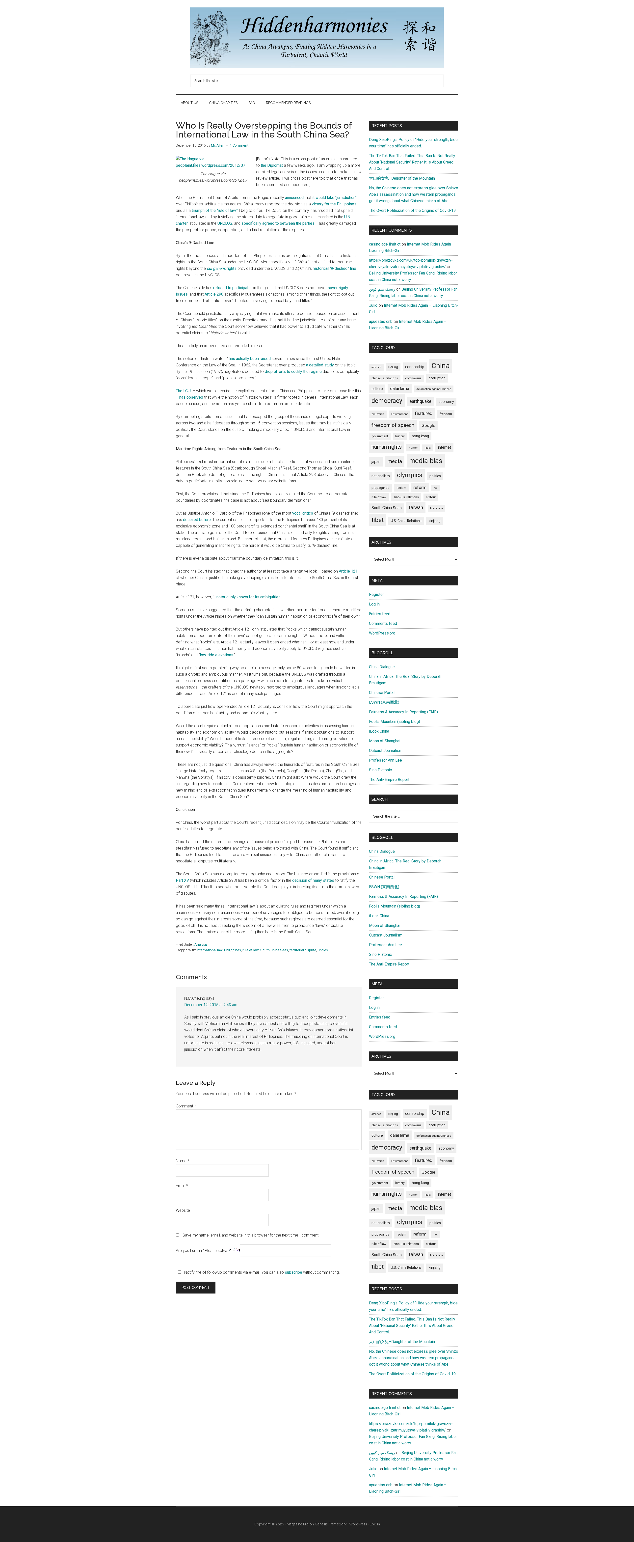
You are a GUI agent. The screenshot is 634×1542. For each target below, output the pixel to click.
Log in (374, 604)
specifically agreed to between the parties (278, 223)
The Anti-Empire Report (389, 779)
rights (222, 268)
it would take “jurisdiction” (334, 197)
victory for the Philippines (334, 204)
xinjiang (435, 521)
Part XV (182, 880)
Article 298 (214, 294)
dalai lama (399, 388)
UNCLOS (224, 223)
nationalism (380, 476)
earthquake (420, 401)
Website (183, 1210)
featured (423, 413)
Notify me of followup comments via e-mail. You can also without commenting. (261, 1272)
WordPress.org (382, 633)
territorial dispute (303, 950)
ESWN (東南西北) (384, 702)
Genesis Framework (330, 1524)
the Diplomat (272, 165)
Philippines (232, 950)
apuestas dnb (381, 321)
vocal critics (302, 513)
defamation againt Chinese (433, 389)
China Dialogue (382, 666)
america (376, 367)
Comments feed (383, 623)
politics (435, 476)
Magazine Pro (298, 1524)
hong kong (420, 436)
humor (413, 447)
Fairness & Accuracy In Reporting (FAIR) (403, 712)
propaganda (380, 488)
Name (182, 1160)
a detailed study (320, 365)
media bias (425, 461)
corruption (437, 378)
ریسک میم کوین (382, 289)
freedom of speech (392, 425)
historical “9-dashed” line (334, 268)
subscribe (293, 1272)
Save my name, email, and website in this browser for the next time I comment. (251, 1235)
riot (435, 488)
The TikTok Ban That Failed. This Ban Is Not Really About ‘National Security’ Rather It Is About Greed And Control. (412, 162)
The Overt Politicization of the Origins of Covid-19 (412, 210)
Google (428, 425)
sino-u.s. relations (406, 497)
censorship (414, 366)
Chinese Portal (382, 692)
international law (210, 950)
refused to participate (232, 287)
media (395, 461)
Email (182, 1185)
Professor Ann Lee (385, 760)
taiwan (416, 507)
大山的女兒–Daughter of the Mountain (402, 178)
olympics (409, 475)
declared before (197, 519)
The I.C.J (183, 390)
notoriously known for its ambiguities (248, 597)
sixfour (431, 497)
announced (294, 197)
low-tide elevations (216, 655)
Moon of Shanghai (384, 741)
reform (419, 487)
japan (375, 461)
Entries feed (379, 613)
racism (401, 488)
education (377, 414)
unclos (323, 950)
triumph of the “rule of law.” (215, 210)
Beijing (393, 367)
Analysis (201, 944)
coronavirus (413, 378)
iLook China (379, 731)
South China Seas (274, 950)
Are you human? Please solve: (202, 1250)
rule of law (250, 950)
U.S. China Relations (406, 521)
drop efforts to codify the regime (293, 371)
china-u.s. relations (384, 378)
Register (376, 594)
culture (377, 388)
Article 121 (348, 571)
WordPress (358, 1524)
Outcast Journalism (385, 750)
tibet (377, 520)
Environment (399, 414)
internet (444, 447)
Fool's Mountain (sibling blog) (394, 721)
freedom (446, 414)
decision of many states (313, 880)
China (440, 365)
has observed (191, 397)
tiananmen (436, 508)
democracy (386, 400)
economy (446, 402)
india (428, 447)
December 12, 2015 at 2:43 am (210, 1004)
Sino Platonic (380, 770)
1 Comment (239, 145)
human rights (386, 447)
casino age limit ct (384, 244)
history (400, 436)
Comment (186, 1106)
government (379, 436)
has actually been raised (250, 358)
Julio (373, 305)
